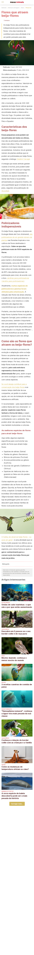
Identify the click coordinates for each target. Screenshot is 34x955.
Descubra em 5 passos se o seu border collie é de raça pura (16, 632)
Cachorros (5, 629)
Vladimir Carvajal (23, 159)
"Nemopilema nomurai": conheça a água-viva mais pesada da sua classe (17, 713)
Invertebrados (7, 709)
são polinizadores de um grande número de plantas (17, 237)
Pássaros (28, 7)
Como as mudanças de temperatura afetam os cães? (15, 768)
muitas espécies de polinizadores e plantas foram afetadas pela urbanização (15, 289)
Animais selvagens (13, 7)
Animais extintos (7, 791)
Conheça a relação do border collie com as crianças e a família (17, 741)
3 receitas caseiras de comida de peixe (17, 685)
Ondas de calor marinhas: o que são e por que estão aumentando (17, 606)
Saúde (4, 764)
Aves (22, 7)
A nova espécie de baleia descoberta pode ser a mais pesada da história (14, 795)
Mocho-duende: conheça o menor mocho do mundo (14, 659)
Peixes (4, 682)
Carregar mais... (17, 804)
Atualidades (6, 602)
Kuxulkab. (5, 191)
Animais (4, 7)
